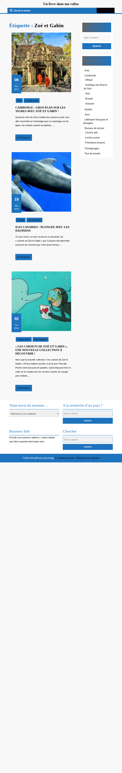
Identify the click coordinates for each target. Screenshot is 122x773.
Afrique (89, 80)
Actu (87, 70)
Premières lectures (95, 142)
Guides (88, 109)
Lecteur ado (91, 132)
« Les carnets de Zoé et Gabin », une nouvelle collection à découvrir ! (41, 350)
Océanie (89, 103)
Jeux (87, 114)
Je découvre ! (24, 138)
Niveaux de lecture (94, 128)
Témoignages (40, 339)
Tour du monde (92, 153)
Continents (90, 75)
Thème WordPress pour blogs (38, 458)
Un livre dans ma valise (61, 4)
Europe (20, 220)
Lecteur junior (31, 100)
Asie (19, 100)
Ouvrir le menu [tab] (22, 11)
